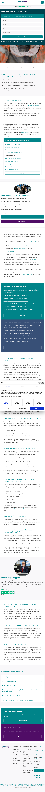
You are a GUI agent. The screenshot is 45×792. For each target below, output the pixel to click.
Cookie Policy (26, 784)
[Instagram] (35, 775)
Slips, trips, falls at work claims (13, 158)
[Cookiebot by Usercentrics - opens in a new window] (38, 383)
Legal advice (20, 67)
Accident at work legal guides (12, 144)
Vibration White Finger (31, 241)
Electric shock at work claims (12, 169)
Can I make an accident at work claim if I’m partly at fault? (18, 309)
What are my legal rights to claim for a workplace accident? (19, 303)
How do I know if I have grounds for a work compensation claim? (20, 338)
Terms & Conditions (9, 785)
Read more (22, 315)
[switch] (17, 403)
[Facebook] (37, 775)
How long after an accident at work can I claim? (15, 298)
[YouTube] (37, 777)
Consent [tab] (8, 386)
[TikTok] (40, 777)
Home (2, 67)
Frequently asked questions (12, 147)
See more (22, 173)
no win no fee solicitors (27, 274)
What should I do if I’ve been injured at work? (15, 306)
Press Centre (6, 784)
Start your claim (42, 2)
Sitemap (35, 785)
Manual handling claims (11, 166)
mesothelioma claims (21, 261)
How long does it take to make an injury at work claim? (17, 341)
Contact (1, 784)
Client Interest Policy (34, 784)
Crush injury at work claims (12, 164)
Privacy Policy (20, 784)
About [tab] (37, 386)
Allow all (36, 408)
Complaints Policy (13, 784)
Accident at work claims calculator (13, 152)
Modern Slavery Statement (19, 785)
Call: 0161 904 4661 (22, 217)
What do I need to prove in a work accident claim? (16, 336)
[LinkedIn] (40, 775)
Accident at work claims (10, 67)
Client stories (8, 150)
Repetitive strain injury (11, 251)
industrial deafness (24, 246)
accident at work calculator (19, 509)
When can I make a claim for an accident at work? (16, 295)
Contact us (39, 771)
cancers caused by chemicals (20, 248)
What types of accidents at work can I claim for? (16, 301)
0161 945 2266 (39, 750)
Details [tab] (22, 386)
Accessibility (40, 785)
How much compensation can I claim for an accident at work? (19, 330)
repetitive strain (25, 132)
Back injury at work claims (11, 161)
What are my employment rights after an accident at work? (19, 333)
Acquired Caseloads (29, 785)
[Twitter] (42, 775)
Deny (8, 408)
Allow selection (22, 408)
